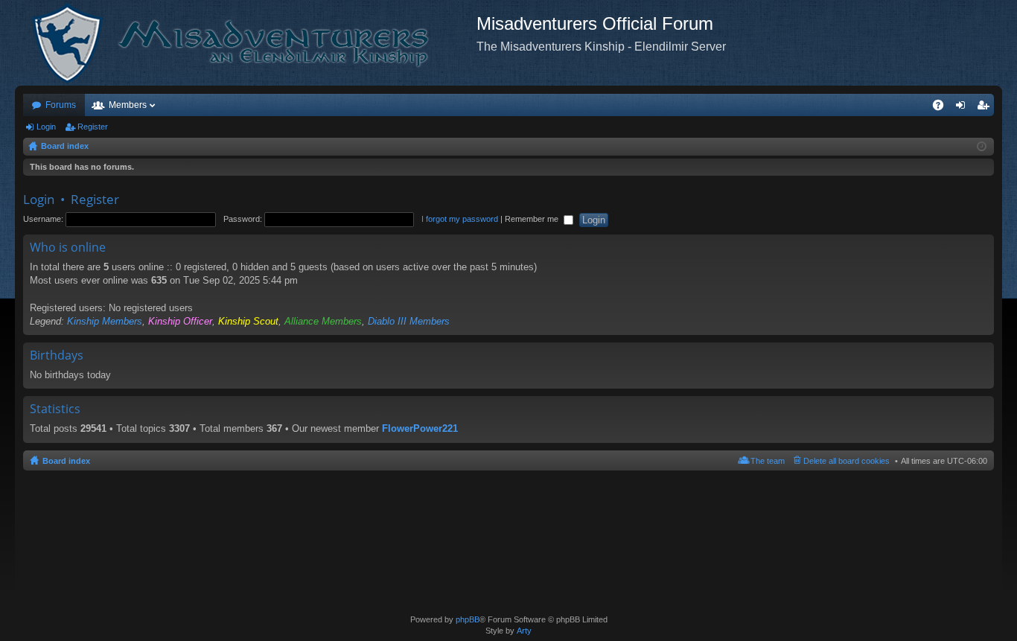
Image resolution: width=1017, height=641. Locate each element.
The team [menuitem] (767, 460)
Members (128, 105)
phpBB (467, 619)
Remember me (533, 218)
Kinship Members (104, 321)
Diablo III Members (409, 321)
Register (92, 126)
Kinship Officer (180, 321)
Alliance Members (323, 321)
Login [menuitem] (963, 108)
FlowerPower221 (420, 428)
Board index (66, 460)
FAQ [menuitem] (943, 108)
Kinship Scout (248, 321)
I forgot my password (459, 218)
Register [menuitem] (986, 108)
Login (46, 126)
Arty (524, 630)
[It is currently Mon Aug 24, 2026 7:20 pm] (981, 146)
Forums (60, 105)
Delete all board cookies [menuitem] (846, 460)
